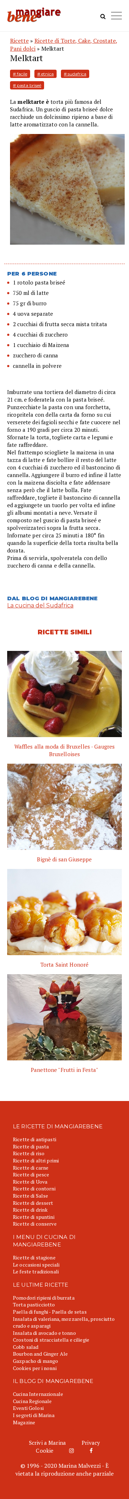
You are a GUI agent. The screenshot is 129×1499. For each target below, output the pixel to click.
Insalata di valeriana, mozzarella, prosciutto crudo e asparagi (64, 1322)
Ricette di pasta (31, 1146)
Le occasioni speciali (36, 1264)
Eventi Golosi (28, 1408)
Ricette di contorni (34, 1188)
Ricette (19, 41)
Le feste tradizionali (36, 1271)
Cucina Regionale (32, 1401)
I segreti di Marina (33, 1415)
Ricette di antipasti (34, 1139)
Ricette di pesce (31, 1174)
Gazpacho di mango (35, 1360)
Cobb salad (25, 1346)
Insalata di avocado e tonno (44, 1332)
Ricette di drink (30, 1209)
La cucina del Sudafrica (40, 605)
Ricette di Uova (30, 1181)
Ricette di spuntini (33, 1216)
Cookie (44, 1450)
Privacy (91, 1442)
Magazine (24, 1422)
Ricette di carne (30, 1167)
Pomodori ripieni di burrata (44, 1297)
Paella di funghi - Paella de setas (50, 1311)
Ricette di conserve (35, 1223)
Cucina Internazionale (38, 1394)
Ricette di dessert (33, 1202)
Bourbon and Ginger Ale (40, 1353)
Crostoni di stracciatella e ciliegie (51, 1339)
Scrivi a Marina (47, 1442)
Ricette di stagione (34, 1257)
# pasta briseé (27, 85)
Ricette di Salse (30, 1195)
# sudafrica (75, 74)
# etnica (45, 74)
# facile (20, 74)
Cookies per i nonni (35, 1368)
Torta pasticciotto (34, 1304)
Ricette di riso (28, 1153)
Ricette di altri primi (36, 1160)
